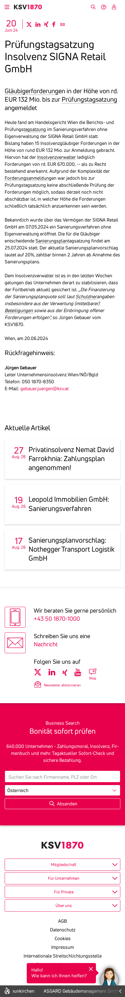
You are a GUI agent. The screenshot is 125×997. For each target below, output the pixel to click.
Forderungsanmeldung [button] (28, 178)
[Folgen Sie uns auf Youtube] (77, 672)
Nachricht (46, 644)
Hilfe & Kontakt (103, 7)
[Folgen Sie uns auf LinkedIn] (52, 672)
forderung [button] (44, 91)
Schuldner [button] (86, 296)
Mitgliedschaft (63, 864)
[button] (109, 976)
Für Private (64, 892)
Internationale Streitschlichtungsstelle (63, 956)
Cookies (63, 938)
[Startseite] (28, 7)
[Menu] (7, 6)
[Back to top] (119, 949)
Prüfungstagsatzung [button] (89, 99)
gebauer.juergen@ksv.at (44, 388)
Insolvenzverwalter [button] (56, 157)
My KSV (114, 7)
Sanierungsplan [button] (51, 241)
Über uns (64, 905)
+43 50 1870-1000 (57, 618)
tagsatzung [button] (35, 129)
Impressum (62, 947)
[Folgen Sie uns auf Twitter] (38, 672)
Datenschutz (62, 930)
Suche (93, 7)
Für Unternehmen (63, 878)
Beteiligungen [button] (19, 310)
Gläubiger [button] (18, 91)
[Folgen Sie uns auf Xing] (64, 672)
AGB (62, 921)
